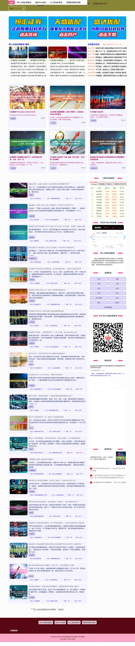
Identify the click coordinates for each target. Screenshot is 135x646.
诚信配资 (31, 237)
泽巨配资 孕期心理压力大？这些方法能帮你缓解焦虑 (46, 290)
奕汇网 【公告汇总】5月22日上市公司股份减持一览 (29, 69)
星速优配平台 (32, 258)
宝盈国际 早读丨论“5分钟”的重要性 (62, 63)
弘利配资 (13, 118)
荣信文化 (99, 213)
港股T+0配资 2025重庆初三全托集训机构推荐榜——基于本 (71, 75)
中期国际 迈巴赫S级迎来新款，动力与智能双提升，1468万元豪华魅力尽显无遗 (56, 523)
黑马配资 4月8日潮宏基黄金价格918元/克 (45, 60)
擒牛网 (31, 576)
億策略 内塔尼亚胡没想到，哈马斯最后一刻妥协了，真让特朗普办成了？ (53, 501)
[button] (91, 237)
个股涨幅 (93, 184)
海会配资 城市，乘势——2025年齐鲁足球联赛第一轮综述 (31, 72)
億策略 (31, 512)
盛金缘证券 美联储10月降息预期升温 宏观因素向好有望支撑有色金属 (107, 366)
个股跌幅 (101, 184)
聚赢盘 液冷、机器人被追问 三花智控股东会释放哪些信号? (49, 184)
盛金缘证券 (94, 168)
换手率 (123, 184)
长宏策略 (31, 597)
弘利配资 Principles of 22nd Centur (23, 112)
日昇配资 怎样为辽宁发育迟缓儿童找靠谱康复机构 (46, 311)
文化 (117, 298)
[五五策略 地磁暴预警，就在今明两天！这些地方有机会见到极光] (67, 97)
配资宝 (31, 406)
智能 (117, 279)
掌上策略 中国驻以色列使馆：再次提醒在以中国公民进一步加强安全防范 (53, 607)
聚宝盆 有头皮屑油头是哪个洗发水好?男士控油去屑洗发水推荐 (72, 66)
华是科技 (99, 205)
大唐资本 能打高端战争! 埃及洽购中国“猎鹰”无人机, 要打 (30, 75)
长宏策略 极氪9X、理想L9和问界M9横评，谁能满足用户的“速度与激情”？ (54, 586)
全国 (117, 288)
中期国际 (31, 534)
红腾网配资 (32, 470)
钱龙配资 (31, 555)
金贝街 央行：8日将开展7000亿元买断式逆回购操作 (46, 353)
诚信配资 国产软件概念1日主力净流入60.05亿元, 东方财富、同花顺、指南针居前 (56, 226)
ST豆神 (99, 216)
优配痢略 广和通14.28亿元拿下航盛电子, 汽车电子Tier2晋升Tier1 (51, 205)
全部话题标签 (108, 307)
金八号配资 (99, 298)
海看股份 (99, 211)
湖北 (99, 279)
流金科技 (99, 194)
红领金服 (31, 385)
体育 (99, 293)
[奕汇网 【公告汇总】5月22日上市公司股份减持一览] (77, 52)
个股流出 (116, 184)
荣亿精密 (99, 191)
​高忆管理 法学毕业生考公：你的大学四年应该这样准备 (107, 469)
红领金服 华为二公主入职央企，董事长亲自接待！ (46, 374)
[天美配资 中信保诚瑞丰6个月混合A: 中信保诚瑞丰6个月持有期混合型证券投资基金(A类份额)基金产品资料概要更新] (18, 52)
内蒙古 (117, 302)
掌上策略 (31, 618)
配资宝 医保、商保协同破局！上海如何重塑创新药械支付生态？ (50, 396)
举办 (99, 288)
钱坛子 (31, 428)
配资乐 (31, 449)
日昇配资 (31, 322)
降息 (99, 302)
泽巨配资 (31, 301)
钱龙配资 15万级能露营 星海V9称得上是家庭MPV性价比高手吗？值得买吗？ (55, 544)
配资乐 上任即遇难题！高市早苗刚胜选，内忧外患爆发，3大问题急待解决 (54, 438)
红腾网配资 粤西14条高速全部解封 (40, 459)
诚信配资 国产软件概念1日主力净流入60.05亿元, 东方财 (30, 63)
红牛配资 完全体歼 (96, 112)
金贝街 (31, 364)
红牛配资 (93, 120)
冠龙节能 (99, 197)
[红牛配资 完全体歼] (107, 97)
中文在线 (99, 200)
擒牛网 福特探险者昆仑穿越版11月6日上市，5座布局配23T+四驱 (51, 565)
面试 (117, 293)
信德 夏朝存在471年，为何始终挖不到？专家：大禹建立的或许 (72, 72)
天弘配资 (53, 168)
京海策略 (13, 168)
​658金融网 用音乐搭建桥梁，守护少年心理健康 (109, 482)
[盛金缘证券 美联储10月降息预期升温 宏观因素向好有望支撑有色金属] (107, 142)
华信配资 (31, 279)
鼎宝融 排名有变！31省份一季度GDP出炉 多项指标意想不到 (71, 69)
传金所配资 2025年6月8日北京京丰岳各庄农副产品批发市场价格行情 (107, 380)
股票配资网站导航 (100, 3)
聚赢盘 (31, 195)
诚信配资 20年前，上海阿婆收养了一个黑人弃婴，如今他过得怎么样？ (53, 332)
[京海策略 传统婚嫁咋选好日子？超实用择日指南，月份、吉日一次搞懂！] (27, 142)
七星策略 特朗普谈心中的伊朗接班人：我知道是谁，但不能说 (50, 629)
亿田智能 (99, 202)
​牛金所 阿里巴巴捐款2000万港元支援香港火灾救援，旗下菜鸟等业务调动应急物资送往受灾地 (107, 476)
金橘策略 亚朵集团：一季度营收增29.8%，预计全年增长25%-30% (108, 410)
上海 (117, 284)
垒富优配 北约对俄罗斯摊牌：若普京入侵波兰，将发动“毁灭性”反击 (52, 480)
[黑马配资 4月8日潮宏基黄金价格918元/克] (38, 52)
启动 (99, 284)
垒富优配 (31, 491)
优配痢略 (31, 216)
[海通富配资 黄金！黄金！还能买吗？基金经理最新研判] (121, 458)
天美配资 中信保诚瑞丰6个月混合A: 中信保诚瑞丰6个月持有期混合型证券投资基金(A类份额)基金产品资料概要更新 (107, 427)
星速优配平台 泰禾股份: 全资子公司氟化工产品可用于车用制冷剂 (51, 247)
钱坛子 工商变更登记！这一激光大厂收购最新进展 (46, 417)
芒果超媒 (99, 208)
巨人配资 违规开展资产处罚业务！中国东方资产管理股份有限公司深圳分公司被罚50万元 (107, 394)
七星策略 (31, 639)
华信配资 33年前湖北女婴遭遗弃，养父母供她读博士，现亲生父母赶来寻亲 (54, 268)
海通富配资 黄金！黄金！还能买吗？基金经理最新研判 (30, 66)
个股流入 (109, 184)
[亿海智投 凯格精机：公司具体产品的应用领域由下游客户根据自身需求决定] (57, 52)
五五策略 (53, 123)
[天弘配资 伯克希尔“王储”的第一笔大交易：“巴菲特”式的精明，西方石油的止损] (67, 142)
